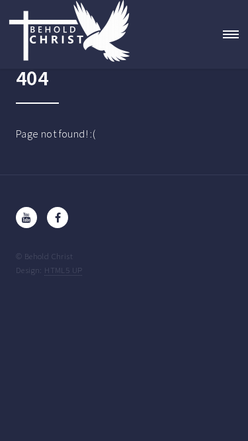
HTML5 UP (63, 269)
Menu (227, 34)
